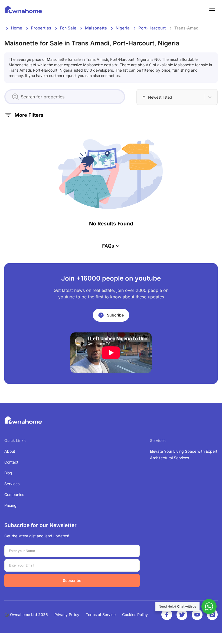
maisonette (96, 28)
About (9, 451)
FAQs (108, 246)
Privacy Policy (66, 614)
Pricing (10, 505)
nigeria (123, 28)
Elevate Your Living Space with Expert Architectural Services (183, 454)
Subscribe (72, 580)
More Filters (29, 115)
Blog (8, 473)
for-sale (68, 28)
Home (16, 28)
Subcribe (115, 315)
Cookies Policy (135, 614)
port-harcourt (152, 28)
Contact (11, 462)
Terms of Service (101, 614)
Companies (14, 494)
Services (11, 483)
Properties (41, 28)
